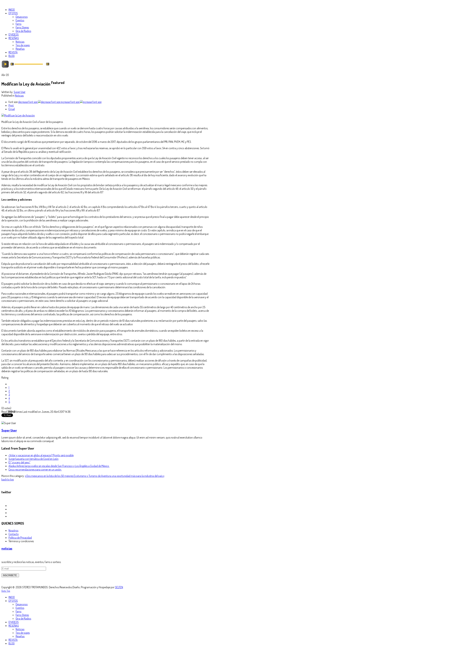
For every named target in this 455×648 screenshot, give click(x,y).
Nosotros (13, 530)
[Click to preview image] (18, 115)
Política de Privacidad (20, 537)
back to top (7, 479)
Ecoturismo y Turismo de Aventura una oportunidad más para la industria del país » (119, 476)
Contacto (14, 534)
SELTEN (119, 587)
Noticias (19, 95)
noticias (6, 548)
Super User (19, 92)
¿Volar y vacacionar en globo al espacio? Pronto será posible (41, 455)
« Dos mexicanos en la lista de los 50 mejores (49, 476)
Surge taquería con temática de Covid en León (33, 459)
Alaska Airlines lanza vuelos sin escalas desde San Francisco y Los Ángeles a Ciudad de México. (59, 466)
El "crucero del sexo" (19, 462)
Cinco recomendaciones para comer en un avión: (35, 469)
